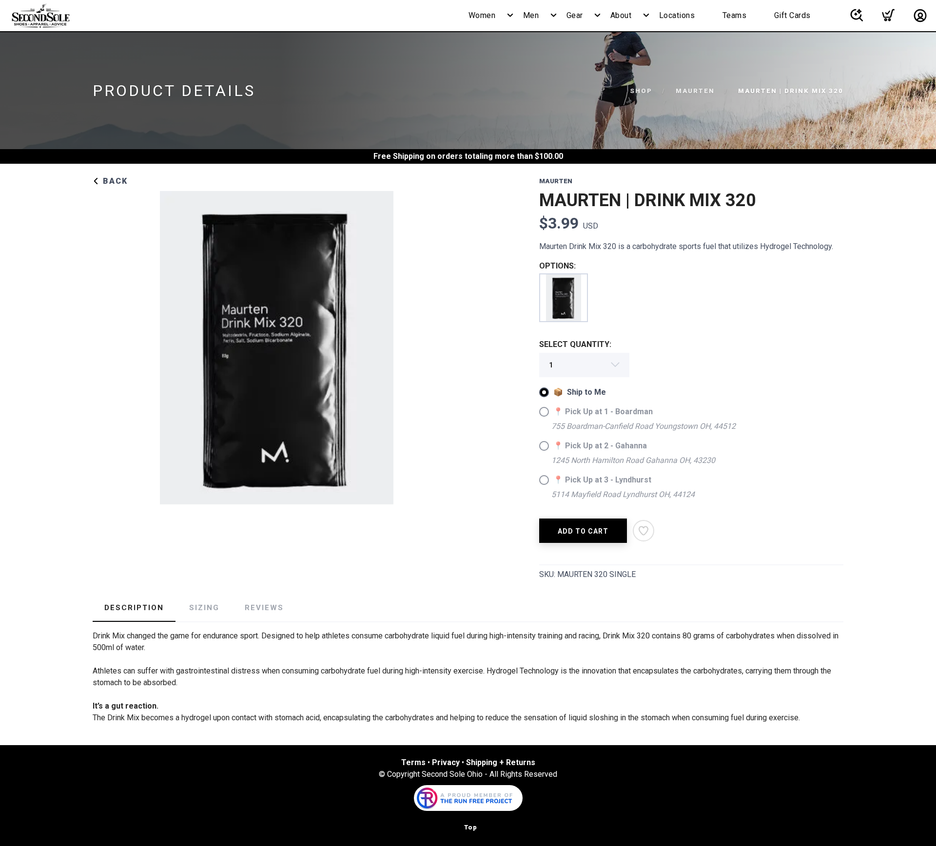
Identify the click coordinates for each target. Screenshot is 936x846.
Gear (574, 15)
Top (470, 827)
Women (482, 15)
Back (114, 181)
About (621, 15)
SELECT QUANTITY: (575, 344)
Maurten (695, 91)
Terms (413, 762)
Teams (734, 15)
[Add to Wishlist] (643, 530)
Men (531, 15)
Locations (677, 15)
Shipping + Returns (500, 762)
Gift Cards (792, 15)
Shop (641, 91)
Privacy (446, 762)
